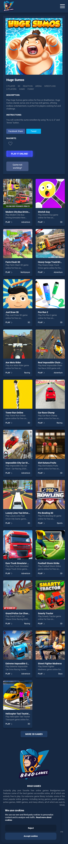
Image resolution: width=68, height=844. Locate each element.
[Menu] (62, 6)
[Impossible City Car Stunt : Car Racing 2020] (17, 444)
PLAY (8, 222)
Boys (60, 674)
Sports (59, 523)
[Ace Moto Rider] (17, 344)
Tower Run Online (14, 412)
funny (31, 89)
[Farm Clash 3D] (17, 243)
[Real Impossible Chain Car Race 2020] (50, 344)
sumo (22, 89)
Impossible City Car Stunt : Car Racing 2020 (27, 463)
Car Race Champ (46, 412)
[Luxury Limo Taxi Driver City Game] (17, 494)
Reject (31, 828)
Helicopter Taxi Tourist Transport (22, 713)
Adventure (25, 222)
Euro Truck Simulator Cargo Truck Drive (25, 563)
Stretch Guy (44, 212)
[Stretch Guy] (50, 193)
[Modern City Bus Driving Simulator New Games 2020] (17, 193)
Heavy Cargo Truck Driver (50, 262)
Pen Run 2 (43, 312)
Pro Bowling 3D (45, 513)
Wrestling (50, 86)
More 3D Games (34, 734)
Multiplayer (25, 272)
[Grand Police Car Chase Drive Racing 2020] (17, 594)
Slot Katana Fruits (47, 463)
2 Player (10, 86)
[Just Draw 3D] (17, 293)
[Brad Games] (7, 6)
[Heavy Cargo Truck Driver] (50, 243)
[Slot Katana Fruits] (50, 444)
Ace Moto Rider (13, 362)
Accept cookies (31, 836)
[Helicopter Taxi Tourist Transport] (17, 695)
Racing (27, 373)
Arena (38, 86)
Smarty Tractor (45, 613)
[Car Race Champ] (50, 394)
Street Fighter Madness (50, 663)
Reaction (28, 86)
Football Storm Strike (48, 563)
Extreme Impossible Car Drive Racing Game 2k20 (30, 663)
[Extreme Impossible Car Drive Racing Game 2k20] (17, 645)
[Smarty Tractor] (50, 594)
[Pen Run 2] (50, 293)
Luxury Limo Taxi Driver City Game (23, 513)
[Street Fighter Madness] (50, 645)
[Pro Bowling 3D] (50, 494)
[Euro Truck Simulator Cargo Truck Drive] (17, 544)
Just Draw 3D (12, 312)
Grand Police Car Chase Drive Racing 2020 (27, 613)
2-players (11, 89)
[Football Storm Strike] (50, 544)
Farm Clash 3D (13, 262)
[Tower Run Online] (17, 394)
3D (19, 86)
